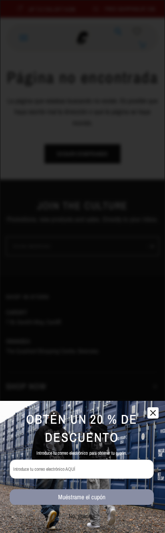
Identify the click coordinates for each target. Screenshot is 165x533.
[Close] (153, 413)
